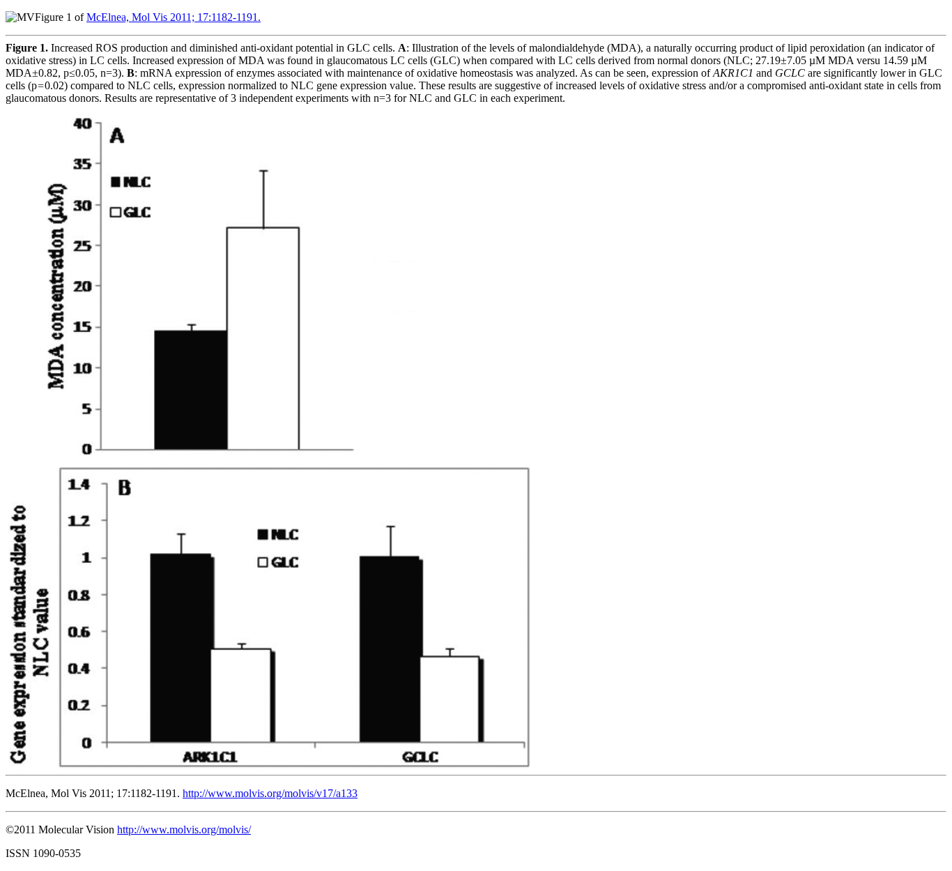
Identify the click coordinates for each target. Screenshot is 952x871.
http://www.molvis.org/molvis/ (184, 829)
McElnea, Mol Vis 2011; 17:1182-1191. (173, 17)
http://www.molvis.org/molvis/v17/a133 (270, 793)
